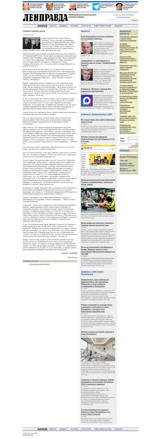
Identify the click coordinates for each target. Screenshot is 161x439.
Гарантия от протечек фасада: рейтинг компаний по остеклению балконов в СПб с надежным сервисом (97, 382)
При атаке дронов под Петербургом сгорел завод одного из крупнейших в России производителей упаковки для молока (128, 77)
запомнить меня (127, 143)
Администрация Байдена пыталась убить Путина (83, 5)
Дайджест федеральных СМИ (96, 114)
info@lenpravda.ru (123, 17)
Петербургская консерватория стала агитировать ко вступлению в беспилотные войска (128, 129)
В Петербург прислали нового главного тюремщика (128, 67)
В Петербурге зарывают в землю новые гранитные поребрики (129, 38)
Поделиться (73, 257)
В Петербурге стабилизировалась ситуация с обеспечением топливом (127, 109)
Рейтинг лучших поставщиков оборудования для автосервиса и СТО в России (98, 139)
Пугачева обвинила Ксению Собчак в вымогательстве (37, 5)
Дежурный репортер (125, 32)
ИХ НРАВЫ (74, 26)
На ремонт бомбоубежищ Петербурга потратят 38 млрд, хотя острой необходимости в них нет (128, 48)
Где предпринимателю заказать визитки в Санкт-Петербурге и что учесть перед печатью (95, 412)
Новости (85, 31)
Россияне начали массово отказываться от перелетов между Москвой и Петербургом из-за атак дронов (129, 89)
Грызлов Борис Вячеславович (40, 264)
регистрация (134, 145)
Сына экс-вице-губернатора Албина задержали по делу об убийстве (128, 59)
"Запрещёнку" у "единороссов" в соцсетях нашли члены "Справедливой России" (98, 63)
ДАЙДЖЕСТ (64, 26)
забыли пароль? (133, 147)
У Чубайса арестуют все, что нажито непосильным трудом (130, 6)
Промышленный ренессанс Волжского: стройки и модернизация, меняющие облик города (98, 182)
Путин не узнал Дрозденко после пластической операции (59, 6)
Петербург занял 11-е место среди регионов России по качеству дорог (128, 119)
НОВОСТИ (53, 26)
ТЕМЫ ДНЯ (42, 26)
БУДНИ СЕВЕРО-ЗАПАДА (102, 26)
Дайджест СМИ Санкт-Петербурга (92, 273)
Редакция (125, 150)
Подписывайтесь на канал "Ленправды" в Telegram (107, 5)
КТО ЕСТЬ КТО (86, 26)
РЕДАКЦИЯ (118, 26)
